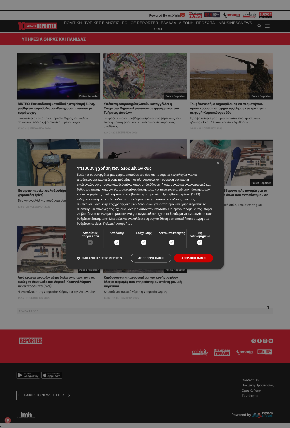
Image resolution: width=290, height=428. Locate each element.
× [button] (217, 163)
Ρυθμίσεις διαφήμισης (92, 219)
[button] (99, 258)
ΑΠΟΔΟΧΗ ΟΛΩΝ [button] (193, 258)
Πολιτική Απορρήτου (117, 223)
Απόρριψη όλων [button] (151, 258)
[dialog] (145, 214)
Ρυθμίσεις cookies (89, 223)
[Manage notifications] (8, 420)
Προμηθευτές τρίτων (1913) (181, 194)
